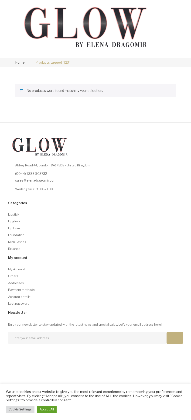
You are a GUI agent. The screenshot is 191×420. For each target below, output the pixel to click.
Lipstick (13, 214)
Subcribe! (175, 338)
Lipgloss (14, 221)
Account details (19, 297)
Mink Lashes (17, 242)
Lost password (18, 303)
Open (161, 29)
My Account (16, 269)
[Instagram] (20, 352)
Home (20, 62)
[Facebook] (11, 352)
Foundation (16, 235)
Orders (13, 276)
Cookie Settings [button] (20, 409)
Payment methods (21, 290)
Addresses (16, 283)
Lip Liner (14, 228)
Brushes (14, 249)
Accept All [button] (47, 409)
